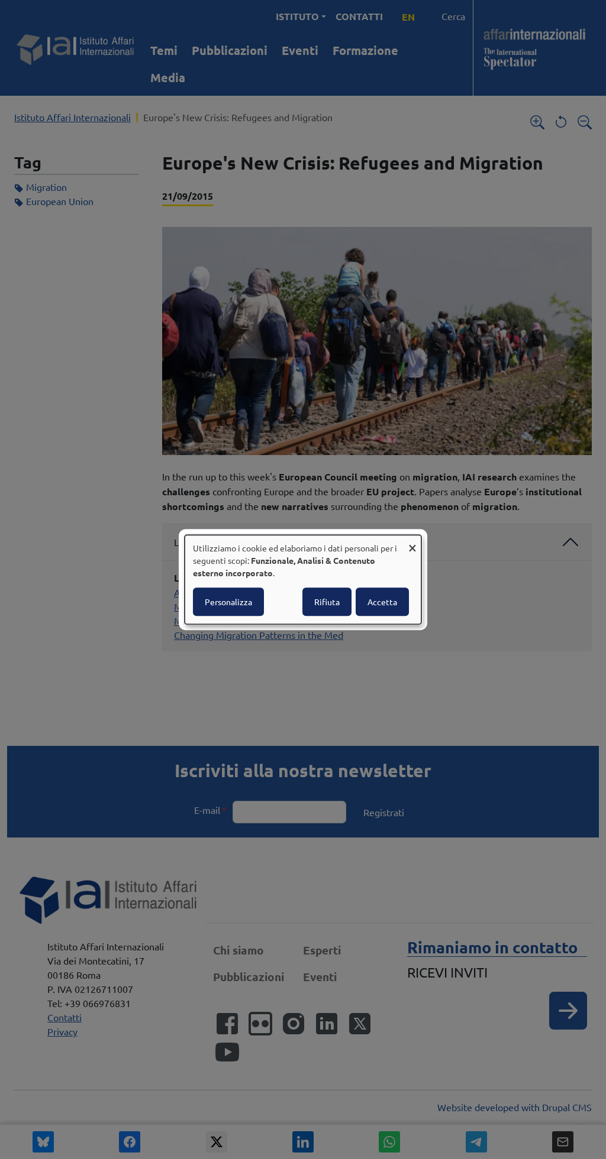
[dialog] (303, 580)
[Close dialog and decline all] (412, 542)
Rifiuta (327, 601)
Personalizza (228, 601)
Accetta (382, 601)
